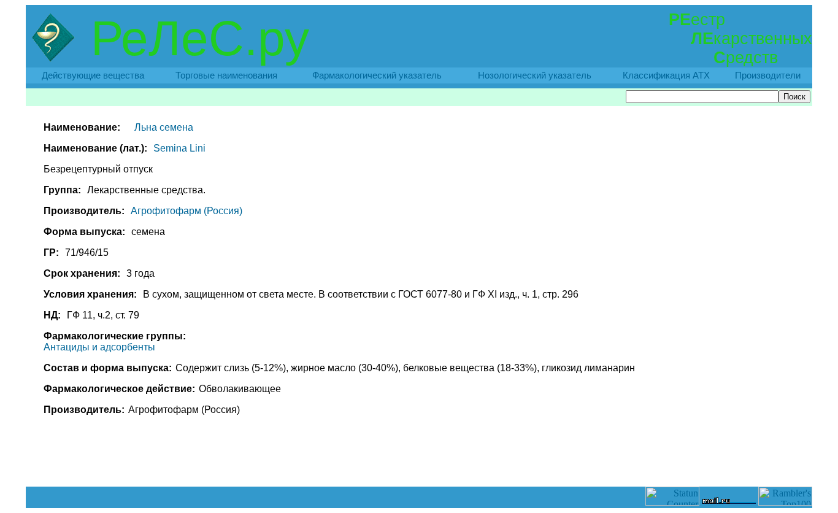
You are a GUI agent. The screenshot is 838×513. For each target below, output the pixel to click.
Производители (768, 75)
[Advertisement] (419, 459)
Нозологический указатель (534, 75)
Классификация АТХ (666, 75)
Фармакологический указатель (377, 75)
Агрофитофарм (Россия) (186, 211)
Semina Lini (179, 148)
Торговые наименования (226, 75)
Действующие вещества (93, 75)
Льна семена (163, 127)
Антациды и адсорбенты (99, 347)
